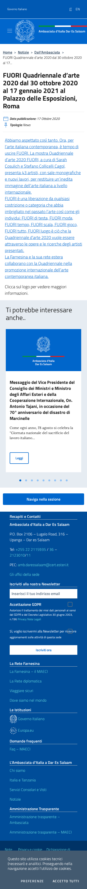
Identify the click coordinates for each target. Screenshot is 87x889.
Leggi (22, 457)
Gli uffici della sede (24, 574)
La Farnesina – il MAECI (29, 671)
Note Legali (34, 619)
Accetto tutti (66, 881)
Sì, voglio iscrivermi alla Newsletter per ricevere (43, 631)
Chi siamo (17, 770)
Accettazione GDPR (25, 604)
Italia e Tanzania (23, 780)
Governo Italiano (17, 9)
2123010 (17, 555)
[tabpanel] (43, 402)
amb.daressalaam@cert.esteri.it (43, 565)
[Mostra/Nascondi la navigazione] (10, 31)
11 (28, 555)
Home (7, 52)
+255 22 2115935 (31, 549)
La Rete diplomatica (26, 681)
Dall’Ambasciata (47, 52)
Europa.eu (25, 730)
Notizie (23, 52)
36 (51, 549)
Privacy (22, 619)
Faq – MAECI (20, 749)
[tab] (20, 480)
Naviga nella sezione (43, 499)
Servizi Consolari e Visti (28, 789)
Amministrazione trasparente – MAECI (41, 832)
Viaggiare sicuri (21, 690)
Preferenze (32, 881)
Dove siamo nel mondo (28, 700)
